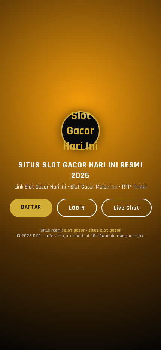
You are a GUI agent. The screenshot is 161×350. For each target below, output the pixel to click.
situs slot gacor (104, 230)
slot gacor (74, 230)
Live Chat (126, 207)
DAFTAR (31, 207)
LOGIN (77, 207)
